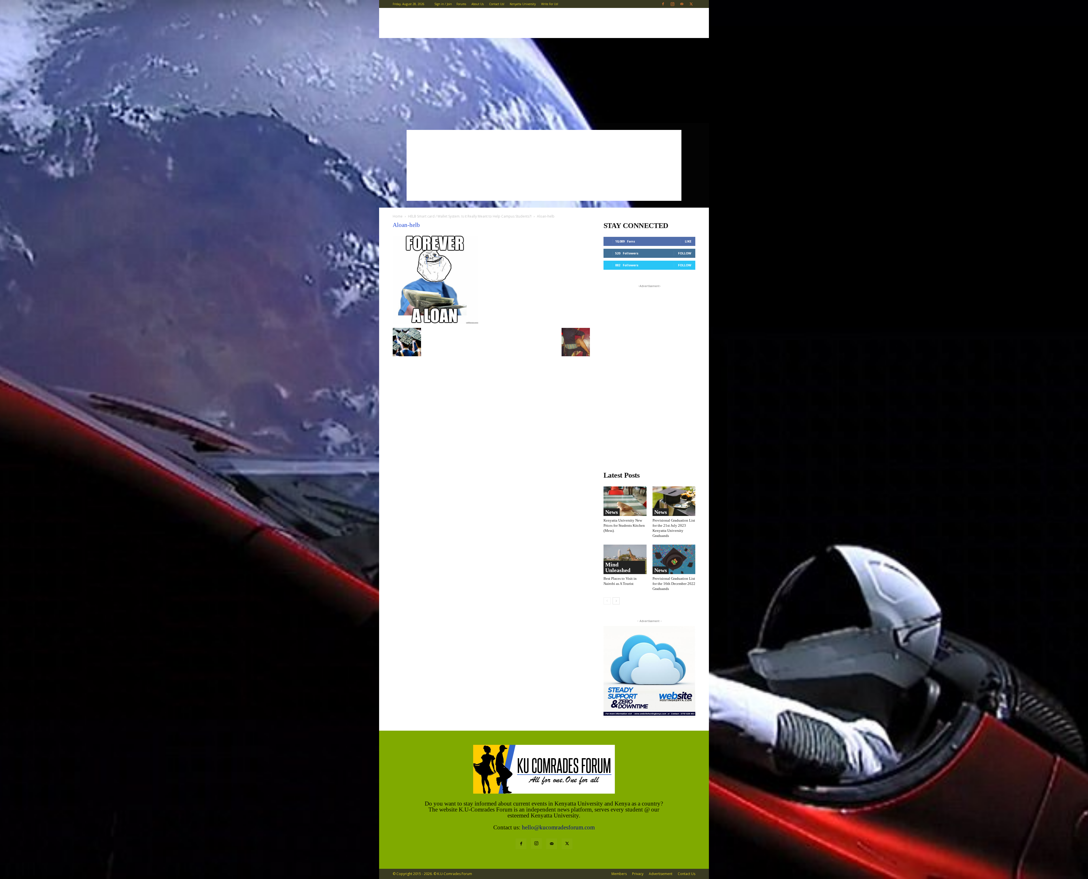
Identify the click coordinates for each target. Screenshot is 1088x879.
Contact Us (686, 873)
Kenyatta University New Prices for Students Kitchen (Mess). (624, 525)
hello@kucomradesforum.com (558, 827)
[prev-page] (607, 600)
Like (688, 241)
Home (398, 216)
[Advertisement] (544, 80)
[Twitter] (691, 4)
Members (619, 873)
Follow (684, 253)
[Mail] (681, 4)
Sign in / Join (443, 4)
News (611, 512)
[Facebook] (663, 4)
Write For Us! (549, 4)
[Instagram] (672, 4)
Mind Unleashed (617, 567)
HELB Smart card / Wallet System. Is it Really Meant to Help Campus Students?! (470, 216)
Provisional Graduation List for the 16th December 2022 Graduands (674, 583)
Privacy (637, 873)
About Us (477, 4)
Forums (461, 4)
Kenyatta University (523, 4)
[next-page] (616, 600)
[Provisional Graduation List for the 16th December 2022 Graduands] (674, 559)
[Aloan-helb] (435, 322)
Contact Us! (496, 4)
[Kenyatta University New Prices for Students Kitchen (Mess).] (625, 501)
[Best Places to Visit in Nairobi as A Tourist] (625, 559)
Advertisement (660, 873)
